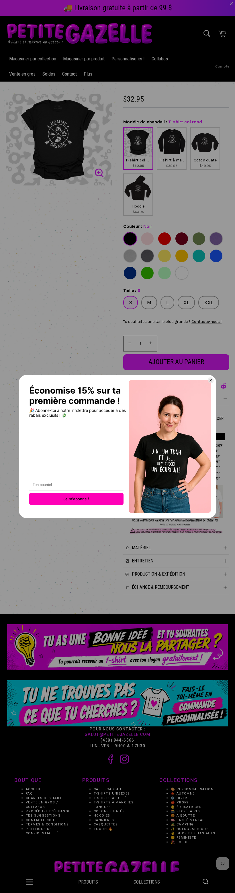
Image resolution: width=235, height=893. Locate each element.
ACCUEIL (33, 789)
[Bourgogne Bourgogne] (182, 239)
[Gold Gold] (182, 256)
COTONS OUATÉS (109, 811)
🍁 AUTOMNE (183, 793)
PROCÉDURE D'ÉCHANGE (48, 811)
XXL (208, 302)
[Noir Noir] (130, 239)
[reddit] (223, 386)
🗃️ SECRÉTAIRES (186, 811)
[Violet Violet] (216, 239)
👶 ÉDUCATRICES (186, 807)
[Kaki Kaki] (199, 239)
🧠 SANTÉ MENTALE (189, 820)
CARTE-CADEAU (108, 789)
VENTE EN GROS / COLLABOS (42, 804)
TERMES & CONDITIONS (47, 824)
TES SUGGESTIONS (43, 815)
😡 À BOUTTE (183, 815)
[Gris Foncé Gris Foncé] (147, 256)
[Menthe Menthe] (164, 273)
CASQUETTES (106, 824)
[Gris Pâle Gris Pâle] (130, 256)
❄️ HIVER (179, 798)
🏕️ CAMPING (182, 824)
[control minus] (129, 343)
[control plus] (151, 343)
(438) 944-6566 (117, 740)
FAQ (29, 793)
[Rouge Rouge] (164, 239)
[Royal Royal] (216, 256)
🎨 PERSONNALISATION (192, 789)
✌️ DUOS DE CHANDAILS (194, 833)
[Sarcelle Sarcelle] (199, 256)
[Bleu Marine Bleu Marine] (130, 273)
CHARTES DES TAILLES (46, 798)
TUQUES (101, 829)
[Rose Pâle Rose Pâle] (147, 239)
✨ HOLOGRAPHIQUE (189, 829)
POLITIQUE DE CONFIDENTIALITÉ (42, 831)
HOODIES (102, 815)
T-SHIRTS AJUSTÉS (111, 798)
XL (186, 302)
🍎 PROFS (180, 802)
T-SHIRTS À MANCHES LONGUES (114, 804)
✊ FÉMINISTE (183, 837)
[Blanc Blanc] (182, 273)
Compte (222, 66)
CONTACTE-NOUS (41, 820)
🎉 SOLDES (181, 842)
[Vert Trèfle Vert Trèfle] (147, 273)
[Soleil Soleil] (164, 256)
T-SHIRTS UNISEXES (112, 793)
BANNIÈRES (104, 820)
